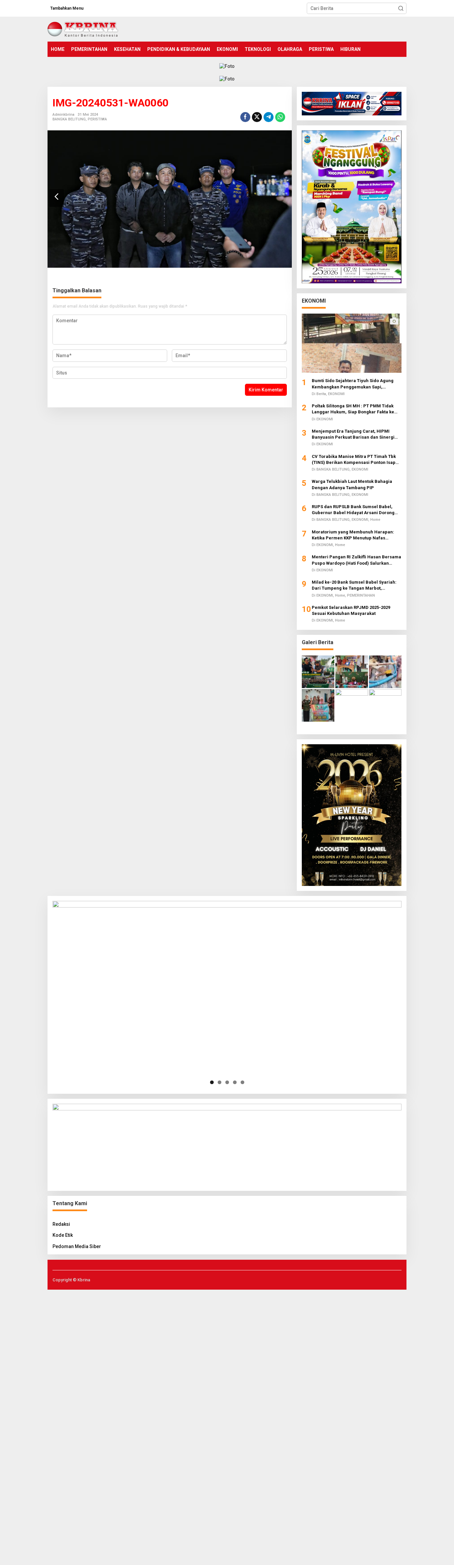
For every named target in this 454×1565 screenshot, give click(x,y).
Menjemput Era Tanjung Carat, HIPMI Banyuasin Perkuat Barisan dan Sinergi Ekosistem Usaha (353, 434)
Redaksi (61, 1224)
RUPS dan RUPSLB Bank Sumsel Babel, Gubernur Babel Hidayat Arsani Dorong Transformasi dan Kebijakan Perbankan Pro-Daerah (354, 510)
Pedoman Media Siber (77, 1246)
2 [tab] (219, 1082)
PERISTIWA (97, 119)
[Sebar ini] (245, 117)
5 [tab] (242, 1082)
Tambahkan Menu (66, 8)
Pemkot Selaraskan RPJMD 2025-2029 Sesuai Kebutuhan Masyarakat (351, 610)
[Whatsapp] (280, 117)
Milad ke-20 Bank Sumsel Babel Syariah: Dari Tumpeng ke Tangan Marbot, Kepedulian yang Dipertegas (354, 585)
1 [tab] (212, 1082)
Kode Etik (63, 1235)
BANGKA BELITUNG (69, 119)
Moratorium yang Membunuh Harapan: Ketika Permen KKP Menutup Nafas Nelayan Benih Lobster (353, 535)
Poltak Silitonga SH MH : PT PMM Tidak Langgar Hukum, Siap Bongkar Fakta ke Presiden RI (353, 409)
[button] (400, 8)
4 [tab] (235, 1082)
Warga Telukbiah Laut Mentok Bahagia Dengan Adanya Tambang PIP (352, 484)
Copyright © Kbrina (71, 1279)
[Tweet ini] (257, 117)
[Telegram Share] (269, 117)
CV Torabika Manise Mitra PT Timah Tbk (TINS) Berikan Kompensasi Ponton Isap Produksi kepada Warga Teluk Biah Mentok (356, 460)
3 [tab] (227, 1082)
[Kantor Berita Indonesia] (83, 28)
